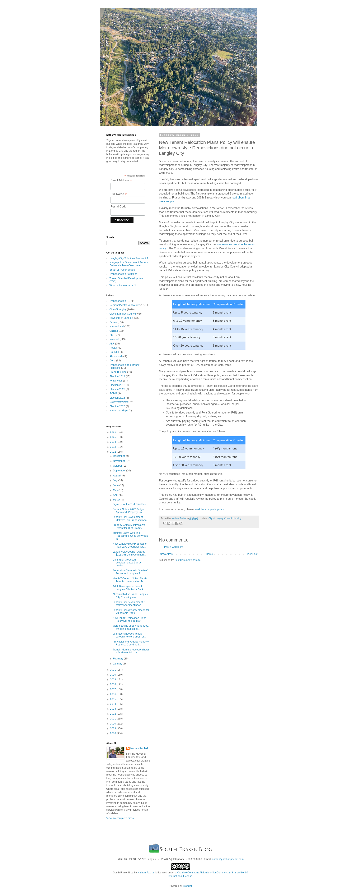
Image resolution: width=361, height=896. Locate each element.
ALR (111, 343)
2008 (113, 733)
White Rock (115, 380)
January (118, 663)
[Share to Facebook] (177, 523)
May (115, 490)
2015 (113, 699)
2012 (113, 713)
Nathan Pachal (139, 748)
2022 (113, 451)
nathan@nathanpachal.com (228, 859)
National (114, 339)
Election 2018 (117, 385)
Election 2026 (117, 406)
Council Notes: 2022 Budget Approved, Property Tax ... (129, 511)
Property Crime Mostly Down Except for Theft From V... (129, 526)
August (117, 475)
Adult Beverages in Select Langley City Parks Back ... (129, 588)
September (119, 470)
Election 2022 (117, 389)
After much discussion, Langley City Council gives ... (130, 596)
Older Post (251, 554)
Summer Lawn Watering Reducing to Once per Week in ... (130, 535)
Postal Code (119, 206)
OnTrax (113, 330)
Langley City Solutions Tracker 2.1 (128, 258)
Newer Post (166, 554)
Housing (237, 518)
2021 (113, 669)
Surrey (113, 322)
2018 (113, 684)
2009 (113, 728)
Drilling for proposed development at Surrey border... (127, 562)
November (119, 461)
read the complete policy (209, 509)
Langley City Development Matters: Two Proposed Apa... (131, 518)
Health (113, 347)
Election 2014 (117, 376)
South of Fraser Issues (122, 269)
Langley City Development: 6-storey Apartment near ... (129, 604)
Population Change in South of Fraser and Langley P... (130, 572)
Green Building (118, 372)
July (115, 480)
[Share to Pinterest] (181, 523)
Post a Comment (173, 546)
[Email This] (165, 523)
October (118, 465)
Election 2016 (117, 397)
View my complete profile (120, 818)
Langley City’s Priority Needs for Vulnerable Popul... (131, 611)
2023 (113, 446)
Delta (112, 360)
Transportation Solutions (123, 274)
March (117, 500)
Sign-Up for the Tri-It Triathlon (129, 504)
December (119, 455)
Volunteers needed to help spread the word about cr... (129, 635)
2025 (113, 437)
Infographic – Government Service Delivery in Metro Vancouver (128, 264)
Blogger (187, 885)
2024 (113, 441)
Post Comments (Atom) (187, 560)
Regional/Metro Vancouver (124, 305)
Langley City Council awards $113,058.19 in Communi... (129, 553)
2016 (113, 694)
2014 (113, 704)
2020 (113, 674)
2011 (113, 718)
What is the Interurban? (122, 285)
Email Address (121, 180)
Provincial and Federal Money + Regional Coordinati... (131, 643)
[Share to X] (173, 523)
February (118, 658)
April (116, 495)
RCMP (113, 393)
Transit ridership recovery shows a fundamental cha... (131, 651)
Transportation (117, 301)
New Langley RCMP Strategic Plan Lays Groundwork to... (129, 545)
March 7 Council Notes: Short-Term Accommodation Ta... (130, 580)
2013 (113, 708)
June (116, 485)
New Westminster (119, 402)
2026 (113, 432)
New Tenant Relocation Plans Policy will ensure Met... (129, 619)
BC (111, 335)
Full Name (119, 194)
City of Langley (117, 309)
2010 (113, 723)
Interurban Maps (118, 410)
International (116, 326)
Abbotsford (115, 356)
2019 (113, 679)
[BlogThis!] (169, 523)
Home (209, 554)
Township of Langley (121, 317)
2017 (113, 689)
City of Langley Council (220, 518)
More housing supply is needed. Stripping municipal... (131, 627)
